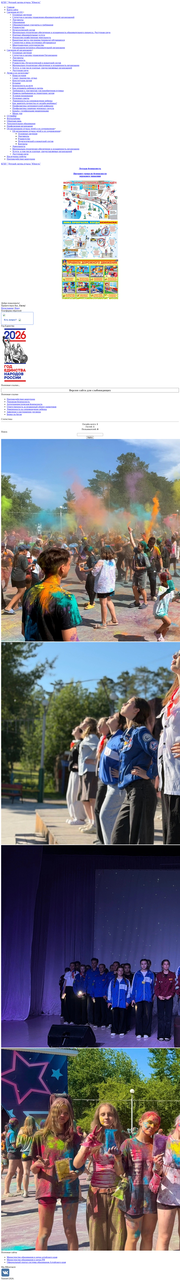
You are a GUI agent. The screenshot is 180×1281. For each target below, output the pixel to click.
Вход (17, 308)
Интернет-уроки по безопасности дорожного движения (90, 174)
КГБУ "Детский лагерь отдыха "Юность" (21, 2)
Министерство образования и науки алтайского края (32, 1257)
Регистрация (7, 308)
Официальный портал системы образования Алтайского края (36, 1262)
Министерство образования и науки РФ (26, 1260)
